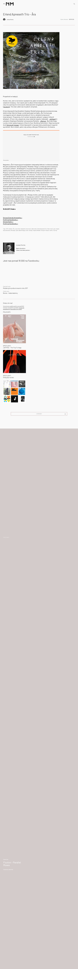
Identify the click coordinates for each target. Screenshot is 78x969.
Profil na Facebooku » (10, 220)
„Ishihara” (52, 119)
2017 (7, 228)
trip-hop (55, 230)
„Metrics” (43, 121)
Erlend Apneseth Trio (42, 228)
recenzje (30, 230)
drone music (28, 228)
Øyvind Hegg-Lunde (23, 230)
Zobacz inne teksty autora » (23, 250)
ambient (10, 228)
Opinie (61, 19)
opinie (17, 230)
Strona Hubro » (8, 222)
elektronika (34, 228)
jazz (54, 228)
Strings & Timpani (13, 125)
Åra (14, 228)
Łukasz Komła (10, 19)
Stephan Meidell (36, 230)
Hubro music (50, 228)
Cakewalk (22, 228)
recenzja (6, 107)
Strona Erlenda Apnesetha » (12, 218)
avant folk (17, 228)
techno (51, 230)
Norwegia (13, 230)
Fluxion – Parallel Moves (12, 864)
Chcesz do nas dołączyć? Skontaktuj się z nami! (13, 308)
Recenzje (66, 19)
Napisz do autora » (21, 248)
